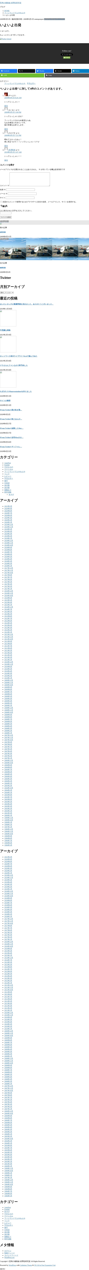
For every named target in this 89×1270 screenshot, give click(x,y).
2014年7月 (8, 609)
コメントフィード (11, 1255)
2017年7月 (8, 577)
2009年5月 (8, 696)
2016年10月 (8, 596)
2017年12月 (8, 568)
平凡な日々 (31, 83)
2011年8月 (8, 644)
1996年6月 (8, 843)
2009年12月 (8, 680)
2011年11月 (8, 637)
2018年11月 (8, 543)
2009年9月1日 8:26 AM (12, 98)
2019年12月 (8, 525)
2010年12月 (8, 662)
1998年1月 (8, 825)
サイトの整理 (5, 401)
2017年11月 (8, 570)
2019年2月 (8, 536)
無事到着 (3, 267)
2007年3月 (8, 754)
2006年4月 (8, 776)
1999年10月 (8, 820)
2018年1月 (8, 566)
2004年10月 (8, 788)
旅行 (6, 481)
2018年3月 (8, 561)
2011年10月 (8, 639)
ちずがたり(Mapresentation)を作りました (16, 391)
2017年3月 (8, 584)
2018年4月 (8, 559)
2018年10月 (8, 545)
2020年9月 (8, 508)
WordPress (12, 1265)
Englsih (7, 465)
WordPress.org (9, 1257)
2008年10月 (8, 712)
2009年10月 (8, 685)
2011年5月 (8, 650)
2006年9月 (8, 765)
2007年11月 (8, 737)
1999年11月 (8, 818)
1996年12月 (8, 829)
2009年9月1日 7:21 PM (12, 135)
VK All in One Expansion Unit (44, 1265)
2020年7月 (8, 513)
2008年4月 (8, 726)
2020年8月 (8, 511)
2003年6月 (8, 799)
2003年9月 (8, 795)
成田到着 (3, 232)
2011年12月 (8, 634)
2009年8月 (8, 689)
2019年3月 (8, 534)
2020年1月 (8, 522)
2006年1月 (8, 783)
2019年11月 (8, 527)
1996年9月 (8, 836)
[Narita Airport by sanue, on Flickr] (5, 39)
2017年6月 (8, 579)
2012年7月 (8, 618)
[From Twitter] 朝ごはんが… (11, 419)
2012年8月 (8, 616)
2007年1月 (8, 758)
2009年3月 (8, 701)
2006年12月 (8, 760)
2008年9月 (8, 715)
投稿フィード (9, 1253)
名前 (3, 190)
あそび (11, 494)
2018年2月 (8, 563)
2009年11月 (8, 683)
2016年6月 (8, 598)
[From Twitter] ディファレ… (11, 447)
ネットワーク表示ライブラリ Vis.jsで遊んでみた (18, 356)
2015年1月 (8, 605)
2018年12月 (8, 541)
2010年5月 (8, 669)
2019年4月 (8, 531)
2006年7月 (8, 770)
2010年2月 (8, 676)
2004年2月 (8, 790)
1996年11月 (8, 831)
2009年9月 (8, 687)
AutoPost (7, 463)
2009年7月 (8, 692)
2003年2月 (8, 808)
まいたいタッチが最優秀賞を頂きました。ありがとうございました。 (27, 304)
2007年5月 (8, 749)
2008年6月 (8, 721)
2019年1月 (8, 538)
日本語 (7, 483)
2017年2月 (8, 586)
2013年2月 (8, 614)
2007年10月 (8, 740)
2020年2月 (8, 520)
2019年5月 (8, 529)
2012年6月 (8, 621)
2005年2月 (8, 786)
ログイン (7, 1251)
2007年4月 (8, 751)
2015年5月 (8, 600)
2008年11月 (8, 710)
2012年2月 (8, 630)
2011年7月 (8, 646)
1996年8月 (8, 838)
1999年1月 (8, 822)
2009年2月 (8, 703)
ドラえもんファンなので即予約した (14, 365)
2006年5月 (8, 774)
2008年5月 (8, 724)
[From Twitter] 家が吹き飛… (11, 410)
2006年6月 (8, 772)
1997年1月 (8, 827)
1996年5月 (8, 845)
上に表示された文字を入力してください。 (16, 211)
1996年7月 (8, 841)
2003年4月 (8, 804)
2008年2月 (8, 731)
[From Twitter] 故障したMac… (11, 428)
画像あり (7, 490)
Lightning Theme (26, 1265)
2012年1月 (8, 632)
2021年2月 (8, 506)
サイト (2, 198)
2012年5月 (8, 623)
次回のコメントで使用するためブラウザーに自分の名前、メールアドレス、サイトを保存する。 (40, 202)
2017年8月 (8, 575)
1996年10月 (8, 834)
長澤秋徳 (11, 150)
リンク (7, 474)
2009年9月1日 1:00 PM (12, 112)
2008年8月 (8, 717)
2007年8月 (8, 744)
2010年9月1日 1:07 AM (12, 152)
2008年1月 (8, 733)
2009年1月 (8, 705)
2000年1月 (8, 815)
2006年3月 (8, 779)
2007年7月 (8, 747)
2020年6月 (8, 515)
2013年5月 (8, 612)
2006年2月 (8, 781)
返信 (6, 106)
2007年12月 (8, 735)
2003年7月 (8, 797)
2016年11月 (8, 593)
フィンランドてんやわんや (54, 19)
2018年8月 (8, 550)
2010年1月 (8, 678)
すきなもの (8, 467)
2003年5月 (8, 802)
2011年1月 (8, 660)
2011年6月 (8, 648)
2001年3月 (8, 813)
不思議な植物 (5, 330)
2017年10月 (8, 573)
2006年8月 (8, 767)
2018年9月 (8, 547)
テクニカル (8, 469)
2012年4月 (8, 625)
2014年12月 (8, 607)
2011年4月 (8, 653)
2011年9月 (8, 641)
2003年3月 (8, 806)
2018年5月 (8, 557)
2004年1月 (8, 792)
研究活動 (7, 492)
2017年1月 (8, 589)
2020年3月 (8, 518)
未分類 (7, 485)
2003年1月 (8, 811)
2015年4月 (8, 602)
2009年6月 (8, 694)
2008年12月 (8, 708)
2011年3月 (8, 655)
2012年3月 (8, 628)
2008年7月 (8, 719)
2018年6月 (8, 554)
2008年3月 (8, 728)
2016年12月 (8, 591)
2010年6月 (8, 666)
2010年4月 (8, 671)
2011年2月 (8, 657)
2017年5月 (8, 582)
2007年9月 (8, 742)
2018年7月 (8, 552)
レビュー (7, 476)
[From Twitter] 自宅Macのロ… (11, 437)
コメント (4, 185)
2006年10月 (8, 763)
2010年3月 (8, 673)
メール (3, 194)
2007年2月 (8, 756)
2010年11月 (8, 664)
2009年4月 (8, 699)
